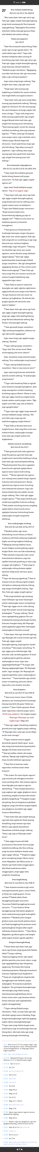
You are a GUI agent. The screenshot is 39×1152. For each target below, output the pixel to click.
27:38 (6, 1097)
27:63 (6, 1142)
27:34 (6, 1090)
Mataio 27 (19, 2)
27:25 (6, 1079)
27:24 (6, 1075)
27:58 (6, 1135)
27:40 (6, 1105)
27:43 (6, 1108)
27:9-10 (6, 1058)
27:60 (6, 1138)
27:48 (6, 1112)
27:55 (6, 1131)
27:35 (6, 1094)
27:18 (6, 1071)
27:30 (6, 1086)
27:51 (6, 1122)
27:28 (6, 1082)
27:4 (5, 1045)
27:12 (6, 1067)
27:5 (5, 1054)
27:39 (6, 1101)
